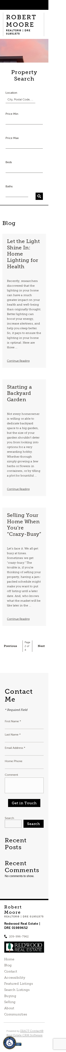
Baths (9, 186)
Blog (8, 965)
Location (11, 92)
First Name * (13, 721)
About (9, 1008)
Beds (9, 162)
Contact (10, 971)
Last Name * (13, 734)
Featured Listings (18, 984)
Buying (10, 996)
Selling (10, 1002)
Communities (15, 1014)
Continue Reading (18, 360)
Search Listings (17, 990)
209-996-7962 (19, 936)
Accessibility (14, 978)
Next (41, 646)
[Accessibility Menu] (9, 1043)
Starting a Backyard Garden (19, 393)
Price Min (12, 113)
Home (9, 959)
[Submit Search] (39, 196)
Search (9, 818)
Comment (11, 774)
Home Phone (13, 761)
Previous (10, 646)
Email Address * (15, 748)
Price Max (12, 138)
